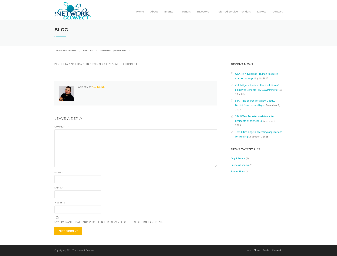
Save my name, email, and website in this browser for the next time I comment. (108, 221)
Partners (185, 11)
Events (168, 11)
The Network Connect (65, 50)
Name (58, 172)
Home (140, 11)
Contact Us (277, 250)
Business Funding (240, 165)
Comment (61, 126)
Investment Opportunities (113, 50)
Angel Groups (238, 158)
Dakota (261, 11)
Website (59, 202)
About (154, 11)
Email (59, 187)
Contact (278, 11)
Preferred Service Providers (233, 11)
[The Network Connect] (72, 10)
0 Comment (130, 64)
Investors (203, 11)
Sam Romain (77, 64)
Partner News (238, 171)
